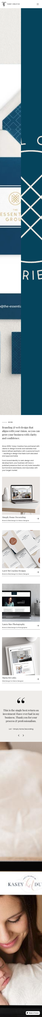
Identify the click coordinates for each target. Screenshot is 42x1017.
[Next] (23, 735)
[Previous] (18, 735)
